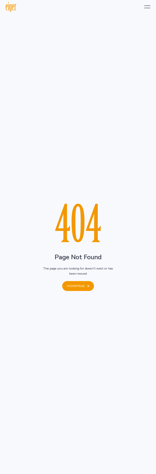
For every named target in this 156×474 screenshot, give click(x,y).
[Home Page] (11, 7)
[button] (147, 7)
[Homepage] (78, 286)
